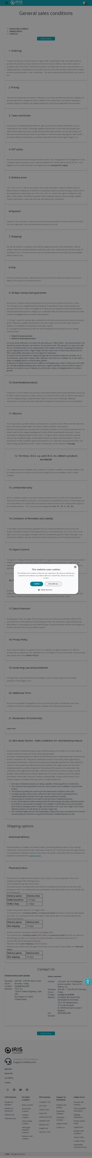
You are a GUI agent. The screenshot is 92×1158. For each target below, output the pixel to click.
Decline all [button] (53, 584)
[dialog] (46, 579)
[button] (46, 590)
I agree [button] (37, 584)
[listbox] (75, 567)
